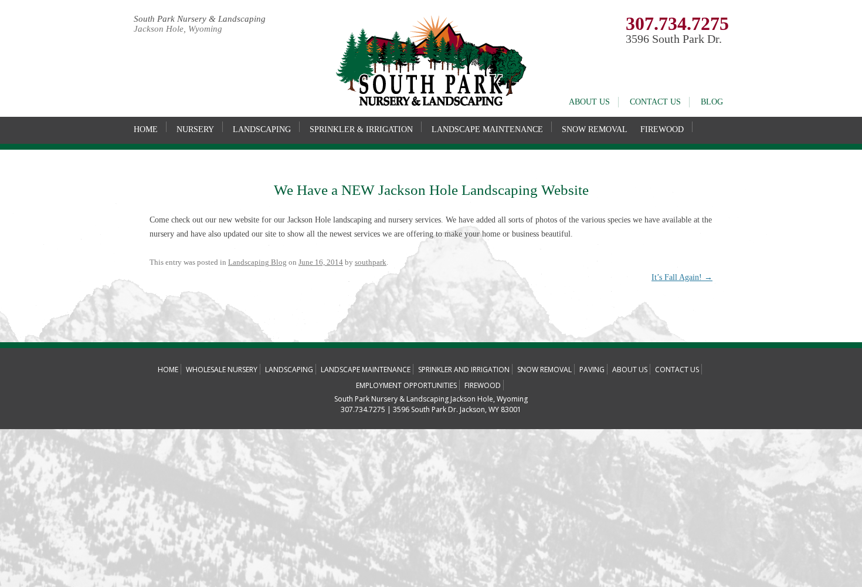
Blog (712, 101)
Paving (592, 370)
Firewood (662, 129)
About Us (589, 101)
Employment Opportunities (406, 385)
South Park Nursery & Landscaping (200, 18)
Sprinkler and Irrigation (464, 370)
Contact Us (655, 101)
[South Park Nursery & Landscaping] (431, 103)
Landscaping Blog (257, 262)
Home (146, 129)
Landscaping (262, 129)
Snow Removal (594, 129)
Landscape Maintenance (487, 129)
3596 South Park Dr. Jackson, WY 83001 (457, 409)
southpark (370, 262)
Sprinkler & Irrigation (361, 129)
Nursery (195, 129)
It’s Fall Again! (681, 277)
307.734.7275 (677, 23)
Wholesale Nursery (221, 370)
